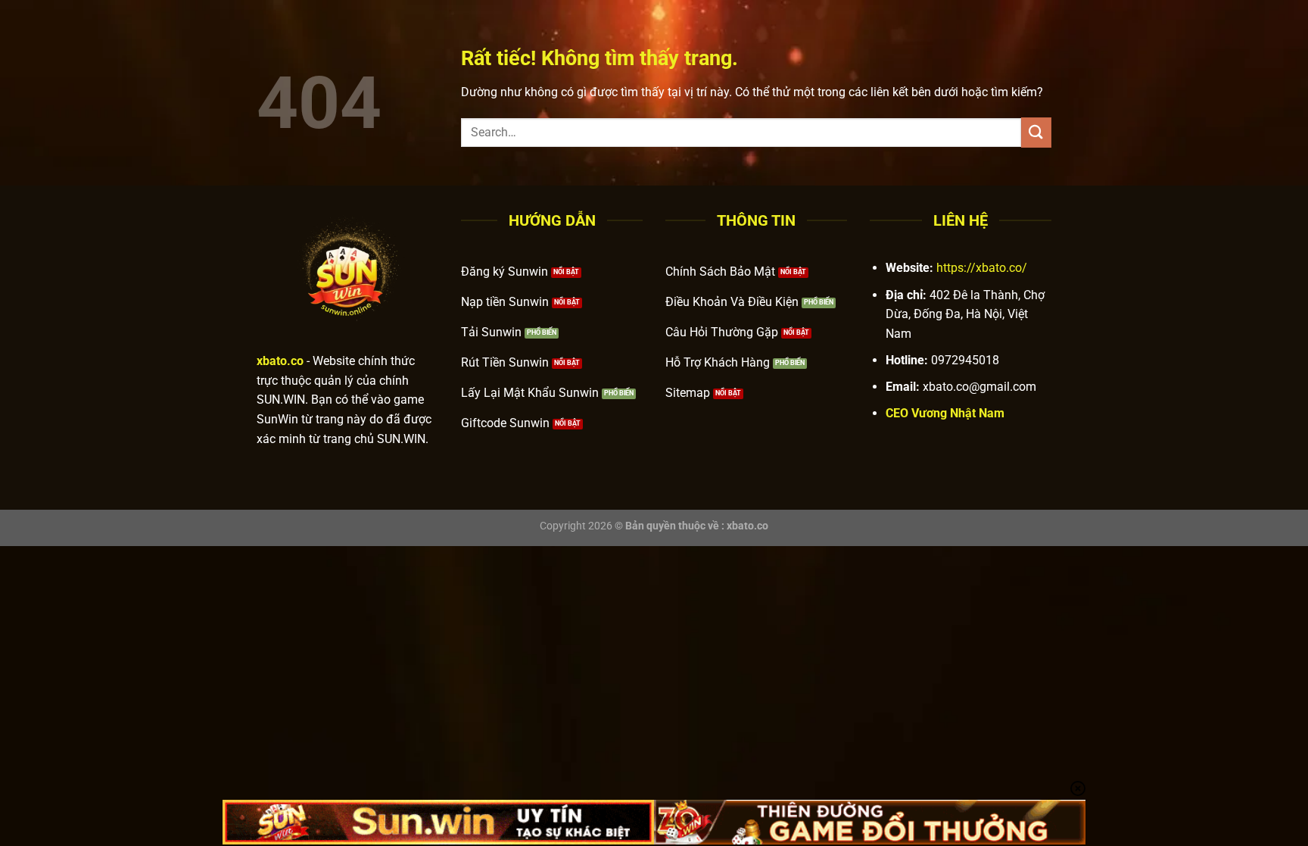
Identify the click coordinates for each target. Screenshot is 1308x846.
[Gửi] (1036, 132)
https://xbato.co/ (981, 268)
